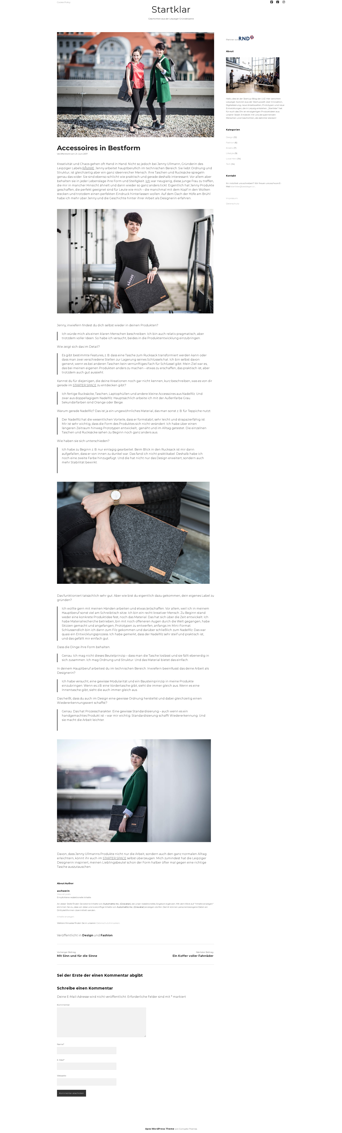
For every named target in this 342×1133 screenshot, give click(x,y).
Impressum (232, 198)
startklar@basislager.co (243, 186)
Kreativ (229, 148)
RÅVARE (88, 168)
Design (87, 935)
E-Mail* (60, 1060)
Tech (228, 164)
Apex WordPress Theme (159, 1128)
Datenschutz (232, 203)
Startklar (171, 9)
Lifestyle (230, 153)
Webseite (61, 1075)
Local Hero (231, 158)
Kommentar (63, 1004)
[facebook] (277, 2)
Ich (148, 181)
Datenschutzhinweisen (108, 923)
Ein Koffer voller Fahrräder (193, 956)
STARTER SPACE (84, 385)
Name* (60, 1044)
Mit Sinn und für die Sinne (77, 956)
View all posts (64, 894)
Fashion (107, 935)
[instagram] (284, 2)
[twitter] (271, 2)
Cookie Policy (63, 2)
